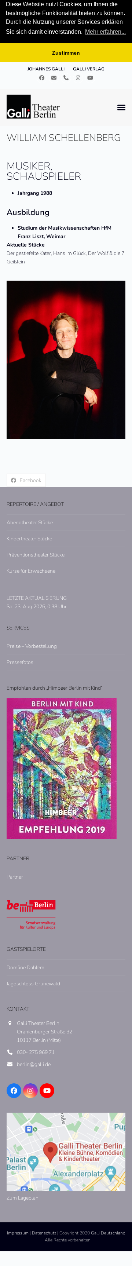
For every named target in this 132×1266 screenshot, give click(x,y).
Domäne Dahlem (25, 967)
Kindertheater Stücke (29, 538)
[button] (121, 107)
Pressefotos (20, 662)
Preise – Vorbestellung (32, 646)
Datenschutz (44, 1233)
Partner (15, 876)
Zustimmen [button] (66, 53)
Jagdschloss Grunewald (33, 983)
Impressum (18, 1233)
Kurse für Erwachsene (31, 571)
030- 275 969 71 (36, 1052)
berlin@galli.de (34, 1064)
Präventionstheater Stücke (36, 554)
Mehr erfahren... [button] (105, 32)
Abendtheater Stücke (30, 522)
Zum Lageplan (22, 1197)
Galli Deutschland (108, 1233)
